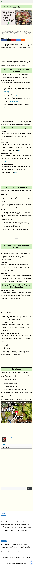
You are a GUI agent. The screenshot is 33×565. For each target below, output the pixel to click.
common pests (4, 213)
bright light (18, 382)
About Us (3, 513)
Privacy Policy (4, 517)
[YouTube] (2, 541)
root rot (22, 197)
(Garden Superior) (7, 297)
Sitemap (2, 518)
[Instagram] (4, 444)
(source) (4, 139)
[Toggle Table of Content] (30, 447)
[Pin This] (4, 438)
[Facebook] (3, 444)
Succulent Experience (14, 101)
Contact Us (3, 515)
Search (2, 486)
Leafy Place (6, 91)
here (10, 34)
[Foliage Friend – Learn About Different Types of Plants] (1, 1)
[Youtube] (2, 444)
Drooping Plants (6, 481)
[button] (29, 1)
